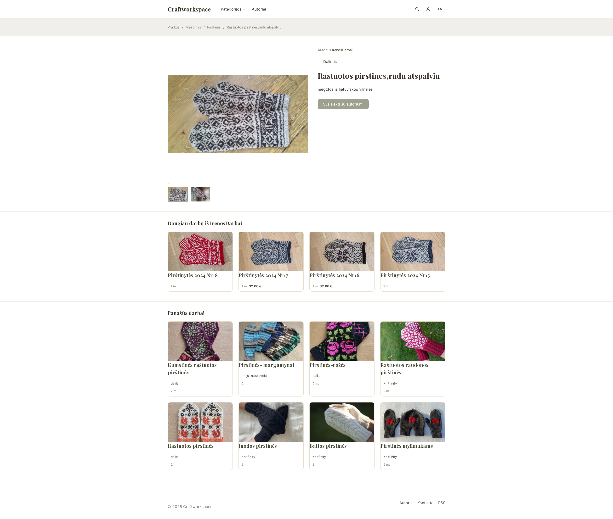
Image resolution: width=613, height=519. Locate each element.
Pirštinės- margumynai (266, 364)
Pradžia (174, 27)
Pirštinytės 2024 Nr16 (334, 275)
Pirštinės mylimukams (406, 445)
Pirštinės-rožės (328, 364)
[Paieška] (417, 9)
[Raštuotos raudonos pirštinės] (412, 341)
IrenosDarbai (342, 50)
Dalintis (330, 61)
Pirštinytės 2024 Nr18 (193, 275)
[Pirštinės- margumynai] (271, 341)
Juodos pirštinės (258, 445)
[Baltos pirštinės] (342, 422)
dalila (175, 383)
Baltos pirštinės (328, 445)
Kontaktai (425, 502)
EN (440, 9)
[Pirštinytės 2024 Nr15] (412, 251)
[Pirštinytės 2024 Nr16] (342, 251)
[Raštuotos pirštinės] (200, 422)
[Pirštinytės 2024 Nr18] (200, 251)
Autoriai (259, 9)
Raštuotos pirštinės (191, 445)
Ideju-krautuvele (254, 376)
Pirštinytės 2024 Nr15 (405, 275)
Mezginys (193, 27)
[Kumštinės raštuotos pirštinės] (200, 341)
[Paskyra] (428, 9)
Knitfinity (390, 383)
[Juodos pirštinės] (271, 422)
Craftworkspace (189, 9)
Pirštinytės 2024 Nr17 (263, 275)
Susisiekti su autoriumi (343, 104)
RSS (441, 502)
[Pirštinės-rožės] (342, 341)
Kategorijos (231, 9)
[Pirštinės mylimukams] (412, 422)
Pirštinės (214, 27)
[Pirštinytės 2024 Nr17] (271, 251)
